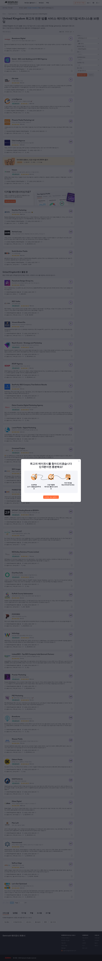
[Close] (79, 461)
